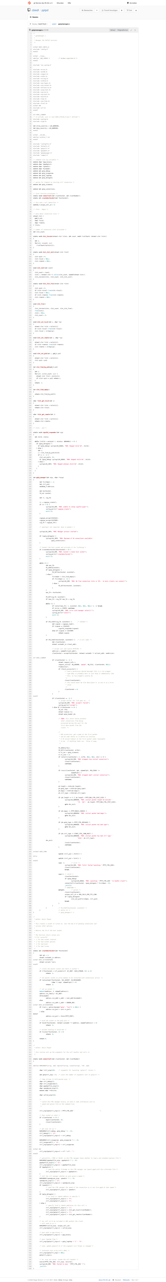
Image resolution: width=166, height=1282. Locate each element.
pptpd (45, 10)
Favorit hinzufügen (111, 10)
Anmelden (133, 3)
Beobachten (88, 10)
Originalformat (123, 30)
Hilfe (69, 3)
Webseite (126, 1280)
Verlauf (112, 30)
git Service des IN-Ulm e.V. (43, 3)
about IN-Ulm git (104, 1280)
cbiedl (35, 10)
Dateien (35, 17)
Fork (130, 10)
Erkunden (60, 3)
